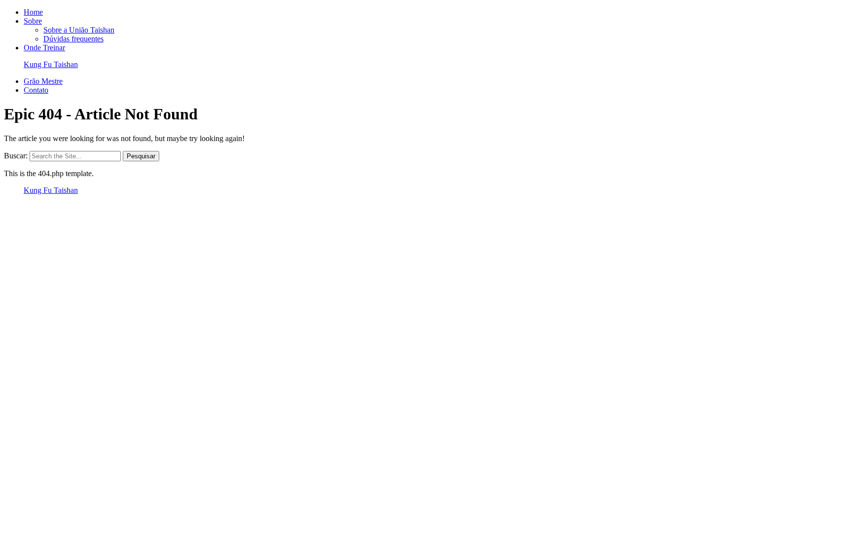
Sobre (33, 21)
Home (33, 12)
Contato (36, 90)
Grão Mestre (43, 81)
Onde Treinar (44, 47)
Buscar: (16, 155)
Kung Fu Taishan (51, 64)
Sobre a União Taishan (78, 30)
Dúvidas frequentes (73, 39)
